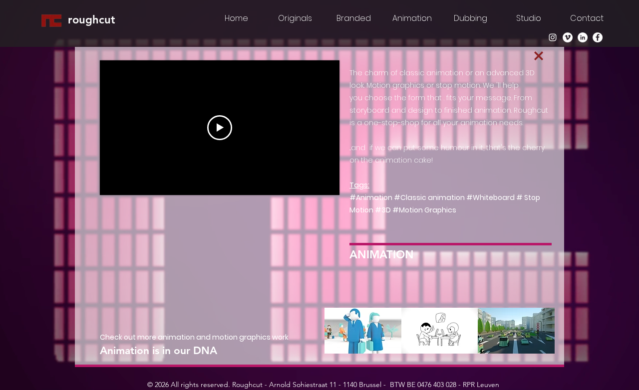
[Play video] (219, 127)
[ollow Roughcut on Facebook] (598, 37)
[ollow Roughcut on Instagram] (553, 37)
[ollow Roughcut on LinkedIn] (583, 37)
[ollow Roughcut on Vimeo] (568, 37)
